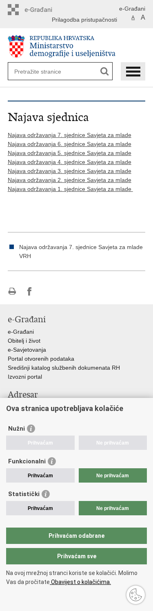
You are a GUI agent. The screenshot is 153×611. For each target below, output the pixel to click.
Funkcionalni (27, 461)
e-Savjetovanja (27, 349)
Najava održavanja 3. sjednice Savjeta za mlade (69, 171)
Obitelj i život (24, 340)
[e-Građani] (43, 9)
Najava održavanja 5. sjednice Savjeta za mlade (69, 153)
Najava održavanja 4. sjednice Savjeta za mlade (69, 162)
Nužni (16, 428)
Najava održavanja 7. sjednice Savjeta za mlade (69, 135)
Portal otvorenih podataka (41, 358)
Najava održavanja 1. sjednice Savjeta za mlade (70, 189)
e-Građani (132, 8)
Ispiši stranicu (12, 291)
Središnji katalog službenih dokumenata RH (64, 367)
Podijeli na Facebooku (29, 291)
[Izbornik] (133, 71)
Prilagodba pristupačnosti (84, 19)
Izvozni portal (25, 376)
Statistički (24, 494)
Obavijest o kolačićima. (80, 582)
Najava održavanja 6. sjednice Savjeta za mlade (69, 144)
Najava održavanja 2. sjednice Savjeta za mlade (69, 180)
